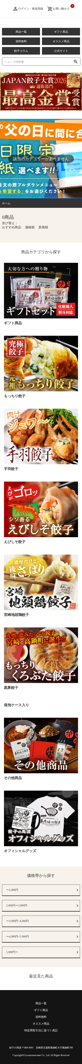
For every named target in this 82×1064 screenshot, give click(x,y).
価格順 (30, 227)
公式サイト (61, 50)
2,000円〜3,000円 (16, 905)
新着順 (43, 227)
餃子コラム (21, 50)
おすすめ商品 (11, 227)
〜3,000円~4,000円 (17, 921)
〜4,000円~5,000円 (17, 936)
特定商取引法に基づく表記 (41, 1030)
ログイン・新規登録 (28, 9)
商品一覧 (21, 31)
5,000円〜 (12, 952)
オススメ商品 (61, 41)
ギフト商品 (61, 31)
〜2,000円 (12, 889)
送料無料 (21, 41)
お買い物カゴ (58, 9)
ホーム (6, 203)
